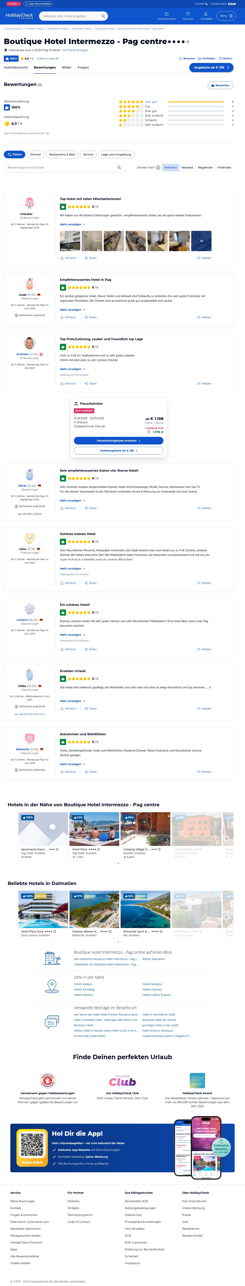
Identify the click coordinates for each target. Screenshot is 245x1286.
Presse (186, 1215)
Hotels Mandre (83, 995)
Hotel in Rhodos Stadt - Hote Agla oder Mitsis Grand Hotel (107, 1020)
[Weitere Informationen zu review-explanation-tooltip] (57, 58)
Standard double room (32, 714)
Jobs (185, 1222)
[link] (167, 16)
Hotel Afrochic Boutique (157, 1030)
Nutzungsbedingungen (140, 1208)
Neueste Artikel (192, 1235)
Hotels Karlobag (84, 989)
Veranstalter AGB (136, 1201)
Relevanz (170, 167)
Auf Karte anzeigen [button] (75, 50)
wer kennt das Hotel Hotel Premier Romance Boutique (107, 1014)
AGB (128, 1235)
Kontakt (199, 3)
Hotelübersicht (16, 67)
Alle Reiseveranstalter (24, 1256)
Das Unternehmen (194, 1201)
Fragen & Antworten (24, 1215)
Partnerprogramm (80, 1215)
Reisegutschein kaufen (25, 1235)
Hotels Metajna (152, 984)
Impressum (132, 1263)
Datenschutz (133, 1215)
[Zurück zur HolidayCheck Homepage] (19, 16)
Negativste (205, 167)
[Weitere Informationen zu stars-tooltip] (187, 41)
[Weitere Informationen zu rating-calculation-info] (47, 133)
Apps (13, 1249)
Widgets (73, 1208)
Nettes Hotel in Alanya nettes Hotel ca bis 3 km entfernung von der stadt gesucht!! (107, 1030)
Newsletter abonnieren (25, 1228)
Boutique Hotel (83, 1025)
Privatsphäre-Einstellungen (143, 1222)
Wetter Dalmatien (153, 959)
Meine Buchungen (22, 1201)
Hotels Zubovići (152, 989)
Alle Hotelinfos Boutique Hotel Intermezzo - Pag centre (107, 959)
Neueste (187, 167)
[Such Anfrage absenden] (103, 16)
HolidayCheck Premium (26, 1242)
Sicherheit (131, 1256)
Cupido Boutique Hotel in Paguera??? (165, 1036)
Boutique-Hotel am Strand (159, 1020)
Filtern (17, 154)
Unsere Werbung (193, 1208)
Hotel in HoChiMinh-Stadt (158, 1014)
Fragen (83, 67)
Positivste (224, 167)
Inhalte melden (20, 1263)
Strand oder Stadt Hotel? (89, 1036)
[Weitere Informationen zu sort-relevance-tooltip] (158, 167)
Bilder (67, 67)
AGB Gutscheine (136, 1242)
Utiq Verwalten (135, 1228)
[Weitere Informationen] (149, 431)
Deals (12, 3)
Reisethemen (191, 1228)
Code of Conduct (79, 1222)
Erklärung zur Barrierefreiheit (144, 1249)
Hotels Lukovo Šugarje (156, 995)
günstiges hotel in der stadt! (160, 1025)
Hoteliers (74, 1201)
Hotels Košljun (83, 984)
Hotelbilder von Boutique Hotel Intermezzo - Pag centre (107, 964)
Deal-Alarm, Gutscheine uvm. (30, 1222)
